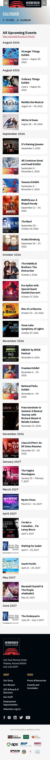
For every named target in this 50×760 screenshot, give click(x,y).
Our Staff (8, 697)
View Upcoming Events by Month (19, 36)
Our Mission (9, 685)
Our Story (8, 680)
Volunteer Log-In (12, 709)
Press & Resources (36, 680)
